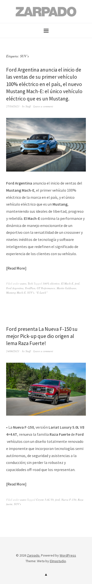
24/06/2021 (12, 351)
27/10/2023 (12, 106)
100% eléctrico (51, 283)
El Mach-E (67, 283)
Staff (28, 106)
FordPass (30, 288)
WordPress (68, 555)
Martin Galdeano (66, 288)
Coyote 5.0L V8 (45, 499)
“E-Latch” (42, 292)
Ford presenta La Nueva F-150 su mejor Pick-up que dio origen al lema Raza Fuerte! (42, 336)
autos (23, 283)
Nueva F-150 (68, 499)
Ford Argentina (15, 288)
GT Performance (46, 288)
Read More (16, 268)
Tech (30, 283)
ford (77, 283)
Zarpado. (33, 555)
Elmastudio (58, 561)
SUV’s (30, 292)
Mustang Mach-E (16, 292)
